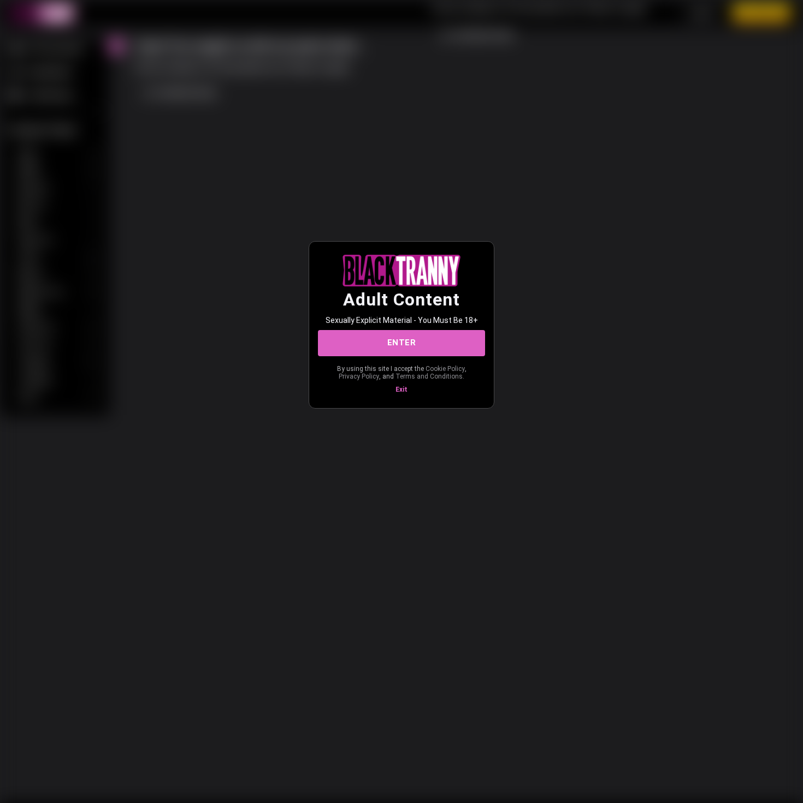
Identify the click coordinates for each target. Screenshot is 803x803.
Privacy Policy (359, 376)
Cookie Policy (445, 369)
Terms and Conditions (429, 376)
